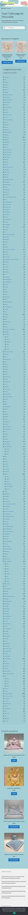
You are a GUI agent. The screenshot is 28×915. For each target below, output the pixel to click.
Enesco (6, 366)
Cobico (6, 252)
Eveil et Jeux (7, 376)
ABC (6, 79)
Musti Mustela (8, 588)
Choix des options (7, 62)
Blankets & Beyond (9, 179)
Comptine (7, 257)
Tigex (6, 691)
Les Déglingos (8, 529)
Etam (6, 374)
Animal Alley (7, 97)
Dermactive (7, 297)
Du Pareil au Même (9, 351)
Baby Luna (7, 129)
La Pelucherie (8, 514)
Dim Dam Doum (8, 306)
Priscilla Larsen (8, 648)
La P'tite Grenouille (9, 511)
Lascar (6, 521)
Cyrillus (6, 287)
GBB (6, 404)
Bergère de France (9, 167)
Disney (6, 314)
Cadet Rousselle (8, 202)
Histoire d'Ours (8, 446)
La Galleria (7, 506)
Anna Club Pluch (8, 99)
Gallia (6, 399)
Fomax (6, 391)
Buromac (7, 194)
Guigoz (6, 434)
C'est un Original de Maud (10, 197)
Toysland (7, 698)
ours (7, 346)
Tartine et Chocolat (9, 673)
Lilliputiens (7, 534)
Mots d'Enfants (8, 561)
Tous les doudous (8, 693)
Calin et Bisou (8, 204)
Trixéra (6, 701)
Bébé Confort (8, 154)
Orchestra (7, 618)
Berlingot (7, 169)
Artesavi (6, 104)
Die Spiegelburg (8, 302)
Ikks (6, 459)
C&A (6, 199)
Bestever (7, 174)
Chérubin (7, 239)
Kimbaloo (7, 494)
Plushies (7, 633)
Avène (6, 122)
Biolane (6, 177)
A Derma (7, 77)
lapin (8, 344)
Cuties (6, 284)
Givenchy (7, 421)
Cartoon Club (8, 219)
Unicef (6, 706)
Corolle (6, 267)
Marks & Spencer (8, 549)
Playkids (7, 631)
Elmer (6, 364)
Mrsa (6, 586)
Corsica (6, 269)
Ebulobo (7, 354)
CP (5, 274)
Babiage (6, 124)
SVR (6, 661)
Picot (6, 626)
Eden (6, 356)
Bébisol (6, 159)
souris (8, 489)
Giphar (6, 416)
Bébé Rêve (7, 157)
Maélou (6, 538)
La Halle (6, 509)
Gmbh (6, 424)
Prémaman (7, 643)
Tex (5, 676)
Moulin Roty (7, 583)
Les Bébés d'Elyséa (9, 526)
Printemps (7, 646)
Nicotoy (6, 598)
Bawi (6, 147)
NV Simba (7, 613)
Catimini (7, 227)
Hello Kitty (7, 444)
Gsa (5, 431)
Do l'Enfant (7, 321)
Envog (6, 369)
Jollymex (7, 471)
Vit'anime (7, 713)
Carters (6, 217)
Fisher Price (7, 389)
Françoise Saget (8, 396)
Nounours (7, 611)
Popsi (6, 641)
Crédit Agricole (8, 279)
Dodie (6, 324)
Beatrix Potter (8, 149)
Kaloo (6, 474)
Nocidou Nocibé (8, 601)
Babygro (7, 134)
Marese (6, 544)
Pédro (6, 621)
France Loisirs (8, 394)
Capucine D (7, 209)
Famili (6, 379)
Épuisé (14, 760)
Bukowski (7, 189)
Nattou (6, 593)
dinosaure (9, 341)
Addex (6, 84)
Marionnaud (7, 546)
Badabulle (7, 142)
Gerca (6, 409)
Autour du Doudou (9, 119)
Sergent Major (8, 651)
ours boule (9, 484)
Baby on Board (8, 132)
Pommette (7, 636)
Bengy (6, 162)
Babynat (7, 137)
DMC (6, 319)
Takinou (6, 668)
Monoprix (7, 558)
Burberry (7, 192)
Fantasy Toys (8, 381)
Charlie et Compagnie (10, 234)
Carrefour (7, 214)
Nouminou (7, 608)
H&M (6, 436)
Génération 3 (8, 406)
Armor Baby (7, 102)
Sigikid (6, 653)
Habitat (6, 439)
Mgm (6, 556)
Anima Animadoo (8, 94)
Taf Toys (7, 666)
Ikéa (6, 456)
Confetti (7, 262)
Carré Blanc (7, 212)
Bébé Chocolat (8, 152)
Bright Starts (8, 184)
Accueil (4, 8)
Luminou (7, 536)
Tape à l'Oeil (7, 671)
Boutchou (7, 182)
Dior (6, 311)
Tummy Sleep (8, 703)
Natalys (6, 591)
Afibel (6, 87)
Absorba (7, 82)
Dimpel (6, 309)
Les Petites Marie (9, 531)
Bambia (6, 144)
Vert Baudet (7, 708)
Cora (6, 264)
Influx (6, 461)
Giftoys (6, 414)
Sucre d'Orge (7, 658)
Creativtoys (7, 277)
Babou (6, 127)
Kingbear (7, 496)
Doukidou (7, 334)
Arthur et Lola (8, 107)
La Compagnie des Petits (10, 504)
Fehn (6, 384)
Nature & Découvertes (10, 596)
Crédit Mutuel (8, 282)
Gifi (5, 411)
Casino (6, 222)
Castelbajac (7, 224)
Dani (6, 289)
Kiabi (6, 491)
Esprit (6, 371)
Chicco (6, 242)
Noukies (6, 606)
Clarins (6, 247)
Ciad (6, 244)
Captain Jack (8, 207)
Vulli (6, 716)
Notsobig (7, 603)
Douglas (6, 331)
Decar (6, 294)
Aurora (6, 117)
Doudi (6, 326)
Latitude (7, 524)
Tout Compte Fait (9, 696)
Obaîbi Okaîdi (8, 616)
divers (8, 449)
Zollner (6, 721)
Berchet (6, 164)
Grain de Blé (7, 426)
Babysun (7, 139)
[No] (26, 911)
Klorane (6, 499)
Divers (6, 316)
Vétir (6, 711)
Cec (5, 232)
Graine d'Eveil (8, 429)
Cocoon (6, 254)
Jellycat (6, 466)
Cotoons (7, 272)
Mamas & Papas (8, 541)
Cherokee (7, 237)
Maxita (6, 553)
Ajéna (6, 89)
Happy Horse (8, 441)
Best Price (7, 172)
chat (8, 336)
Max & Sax (7, 551)
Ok (14, 913)
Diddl (6, 299)
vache (8, 349)
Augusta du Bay (8, 114)
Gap (6, 401)
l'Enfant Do (7, 501)
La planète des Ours (9, 516)
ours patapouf (10, 486)
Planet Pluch (8, 628)
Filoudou (7, 386)
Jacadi (6, 464)
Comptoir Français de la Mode (11, 259)
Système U (7, 663)
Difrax (6, 304)
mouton (8, 573)
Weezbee (7, 718)
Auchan (6, 112)
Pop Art (6, 638)
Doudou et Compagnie (10, 329)
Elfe (6, 361)
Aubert (6, 109)
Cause (6, 229)
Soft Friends (7, 656)
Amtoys (6, 92)
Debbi (6, 292)
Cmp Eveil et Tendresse (10, 249)
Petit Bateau (8, 623)
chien (8, 339)
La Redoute (7, 519)
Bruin (6, 187)
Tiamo (6, 688)
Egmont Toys (8, 359)
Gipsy (6, 419)
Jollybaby (7, 469)
